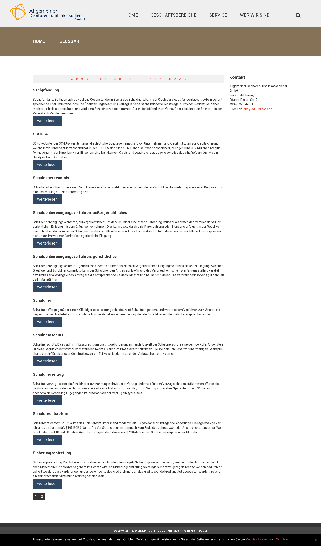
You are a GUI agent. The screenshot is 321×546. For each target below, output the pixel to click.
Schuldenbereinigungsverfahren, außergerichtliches (80, 212)
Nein (285, 539)
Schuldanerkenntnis (51, 178)
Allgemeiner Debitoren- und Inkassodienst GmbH (166, 531)
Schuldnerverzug (48, 374)
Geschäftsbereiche (174, 15)
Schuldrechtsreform (51, 413)
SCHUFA (40, 134)
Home (131, 15)
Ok (278, 539)
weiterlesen (47, 120)
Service (218, 15)
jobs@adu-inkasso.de (257, 109)
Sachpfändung (46, 90)
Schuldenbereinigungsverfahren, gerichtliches (75, 256)
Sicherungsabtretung (52, 453)
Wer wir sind (255, 15)
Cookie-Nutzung (257, 539)
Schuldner (42, 300)
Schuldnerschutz (48, 335)
